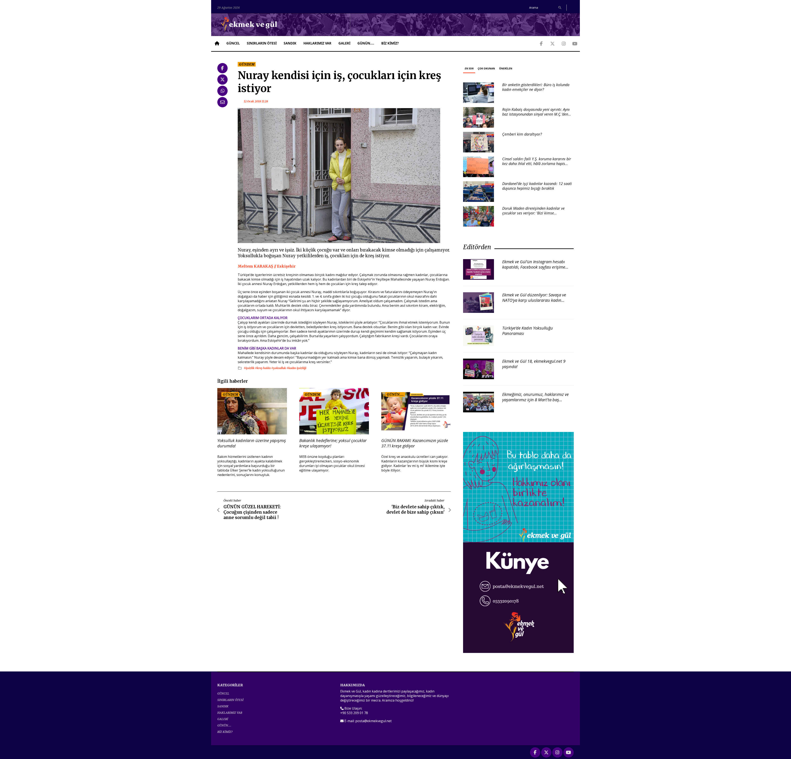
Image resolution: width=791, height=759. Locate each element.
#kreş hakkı (263, 368)
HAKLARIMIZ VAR (317, 43)
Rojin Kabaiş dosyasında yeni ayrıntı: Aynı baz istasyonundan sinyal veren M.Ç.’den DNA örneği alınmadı (536, 114)
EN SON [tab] (469, 68)
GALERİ (344, 43)
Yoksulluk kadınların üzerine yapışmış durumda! (251, 443)
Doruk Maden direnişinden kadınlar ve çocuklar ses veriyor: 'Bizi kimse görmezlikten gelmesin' (533, 213)
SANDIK (290, 43)
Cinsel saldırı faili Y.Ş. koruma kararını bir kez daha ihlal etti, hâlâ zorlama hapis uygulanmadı (536, 163)
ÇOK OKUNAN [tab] (486, 68)
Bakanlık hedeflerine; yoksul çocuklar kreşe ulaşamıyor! (333, 443)
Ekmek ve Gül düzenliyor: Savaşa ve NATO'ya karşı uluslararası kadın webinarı (534, 300)
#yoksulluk (279, 368)
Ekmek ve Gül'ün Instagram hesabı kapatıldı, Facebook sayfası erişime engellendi (533, 267)
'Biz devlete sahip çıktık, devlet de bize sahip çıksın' (415, 509)
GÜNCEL (233, 43)
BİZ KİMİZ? (390, 43)
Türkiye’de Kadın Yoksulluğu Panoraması (527, 330)
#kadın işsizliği (296, 368)
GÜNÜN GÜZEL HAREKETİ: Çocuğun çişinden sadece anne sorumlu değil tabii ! (252, 512)
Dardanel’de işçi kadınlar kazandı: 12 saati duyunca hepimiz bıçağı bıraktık (537, 186)
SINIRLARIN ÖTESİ (262, 43)
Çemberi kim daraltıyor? (522, 134)
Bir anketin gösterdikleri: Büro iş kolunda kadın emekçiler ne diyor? (535, 87)
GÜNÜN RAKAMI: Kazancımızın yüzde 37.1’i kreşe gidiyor (414, 443)
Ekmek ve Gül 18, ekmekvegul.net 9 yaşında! (533, 363)
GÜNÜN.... (365, 43)
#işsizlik (249, 368)
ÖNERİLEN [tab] (505, 68)
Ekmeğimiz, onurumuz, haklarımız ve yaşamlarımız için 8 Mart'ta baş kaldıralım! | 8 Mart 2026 (535, 400)
